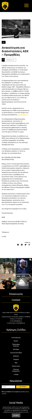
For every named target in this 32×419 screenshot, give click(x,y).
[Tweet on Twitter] (25, 245)
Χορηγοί (16, 359)
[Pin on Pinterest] (29, 245)
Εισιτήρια (16, 349)
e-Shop (16, 374)
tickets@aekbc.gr (20, 323)
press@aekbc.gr (22, 114)
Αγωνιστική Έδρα (16, 352)
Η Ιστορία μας (16, 337)
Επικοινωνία (16, 366)
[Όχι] (30, 412)
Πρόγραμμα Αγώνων (16, 345)
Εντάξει (16, 415)
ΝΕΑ (4, 42)
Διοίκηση (16, 356)
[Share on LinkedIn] (22, 245)
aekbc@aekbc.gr (18, 320)
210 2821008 (19, 318)
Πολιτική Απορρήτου (16, 370)
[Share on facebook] (18, 245)
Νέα (16, 362)
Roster (16, 341)
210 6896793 (27, 316)
